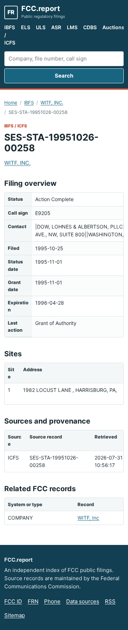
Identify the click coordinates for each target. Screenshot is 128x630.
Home (10, 102)
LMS (72, 27)
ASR (56, 27)
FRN (33, 601)
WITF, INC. (52, 102)
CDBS (90, 27)
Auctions (113, 27)
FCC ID (13, 601)
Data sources (82, 601)
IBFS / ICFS (9, 35)
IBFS (29, 102)
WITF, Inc (88, 518)
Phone (52, 601)
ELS (25, 27)
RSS (110, 601)
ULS (41, 27)
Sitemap (14, 615)
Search (64, 75)
